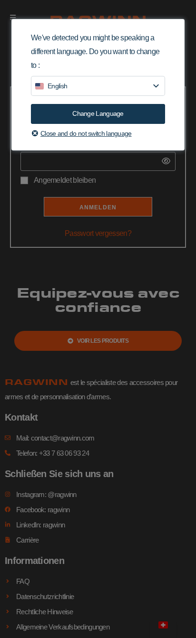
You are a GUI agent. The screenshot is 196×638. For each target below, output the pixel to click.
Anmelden (98, 207)
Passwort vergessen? (98, 233)
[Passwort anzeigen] (163, 162)
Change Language (98, 113)
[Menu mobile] (13, 17)
